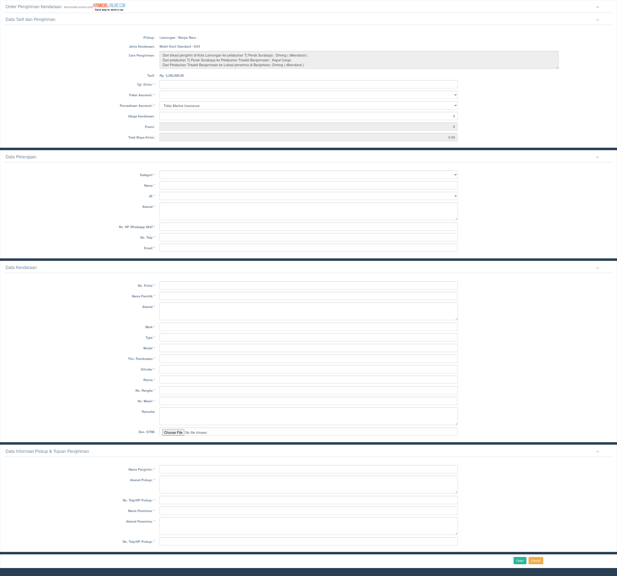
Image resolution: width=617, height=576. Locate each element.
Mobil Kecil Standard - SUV (180, 46)
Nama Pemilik (143, 296)
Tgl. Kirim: (146, 84)
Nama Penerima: (141, 510)
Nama (149, 185)
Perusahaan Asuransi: (137, 105)
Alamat (148, 206)
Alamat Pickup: (142, 480)
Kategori (147, 175)
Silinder (148, 369)
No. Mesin (146, 401)
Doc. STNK (147, 431)
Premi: (150, 126)
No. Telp (147, 237)
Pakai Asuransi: (142, 95)
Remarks (148, 411)
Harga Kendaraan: (141, 116)
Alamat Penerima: (140, 521)
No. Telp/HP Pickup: (139, 500)
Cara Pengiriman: (142, 55)
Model (149, 348)
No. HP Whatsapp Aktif (137, 226)
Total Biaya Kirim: (141, 137)
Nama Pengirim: (141, 469)
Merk (150, 327)
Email (149, 248)
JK (152, 196)
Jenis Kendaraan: (142, 46)
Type (150, 337)
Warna (149, 380)
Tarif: (151, 75)
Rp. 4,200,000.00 (172, 75)
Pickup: (149, 37)
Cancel (536, 560)
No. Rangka (145, 390)
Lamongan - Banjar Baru (178, 37)
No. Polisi (146, 285)
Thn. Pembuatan (141, 358)
